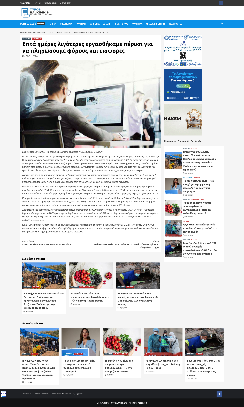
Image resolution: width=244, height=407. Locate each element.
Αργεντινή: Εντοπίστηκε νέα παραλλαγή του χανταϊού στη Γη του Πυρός (200, 228)
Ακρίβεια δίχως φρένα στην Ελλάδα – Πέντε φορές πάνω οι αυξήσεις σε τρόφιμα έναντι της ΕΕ (126, 244)
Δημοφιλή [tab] (183, 141)
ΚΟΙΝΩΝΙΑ (94, 23)
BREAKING (26, 39)
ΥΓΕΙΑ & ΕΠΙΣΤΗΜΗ (155, 23)
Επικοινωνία (26, 394)
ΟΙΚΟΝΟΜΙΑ (66, 23)
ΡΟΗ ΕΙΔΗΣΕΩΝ (50, 3)
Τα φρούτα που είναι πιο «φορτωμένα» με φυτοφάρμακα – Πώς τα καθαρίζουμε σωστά (90, 297)
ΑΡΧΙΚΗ (38, 3)
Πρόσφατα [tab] (170, 141)
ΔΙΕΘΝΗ (107, 23)
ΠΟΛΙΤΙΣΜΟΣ (121, 23)
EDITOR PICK (187, 177)
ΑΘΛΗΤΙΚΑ (137, 23)
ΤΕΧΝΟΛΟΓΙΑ (175, 23)
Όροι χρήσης (78, 394)
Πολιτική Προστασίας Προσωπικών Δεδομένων (52, 394)
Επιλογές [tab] (196, 141)
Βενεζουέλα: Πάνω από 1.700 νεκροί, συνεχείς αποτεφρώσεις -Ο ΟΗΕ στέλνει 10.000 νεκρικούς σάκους (203, 367)
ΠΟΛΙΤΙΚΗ (81, 23)
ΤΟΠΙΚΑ (52, 23)
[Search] (222, 23)
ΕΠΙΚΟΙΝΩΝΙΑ (65, 3)
